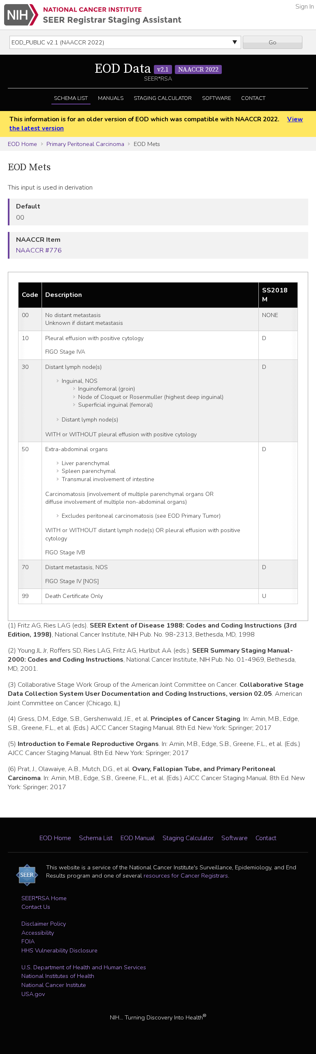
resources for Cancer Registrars (186, 875)
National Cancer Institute (53, 985)
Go (272, 42)
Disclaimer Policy (43, 924)
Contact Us (35, 907)
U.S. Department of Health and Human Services (83, 967)
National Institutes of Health (57, 976)
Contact (253, 98)
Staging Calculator (163, 98)
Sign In (304, 6)
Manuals (110, 98)
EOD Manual (138, 838)
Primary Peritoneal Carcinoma (85, 144)
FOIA (28, 941)
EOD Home (22, 144)
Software (216, 98)
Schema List (71, 98)
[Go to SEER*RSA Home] (93, 15)
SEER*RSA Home (44, 898)
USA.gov (33, 994)
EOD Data (156, 69)
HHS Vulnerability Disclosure (59, 950)
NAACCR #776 (39, 250)
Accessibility (37, 933)
